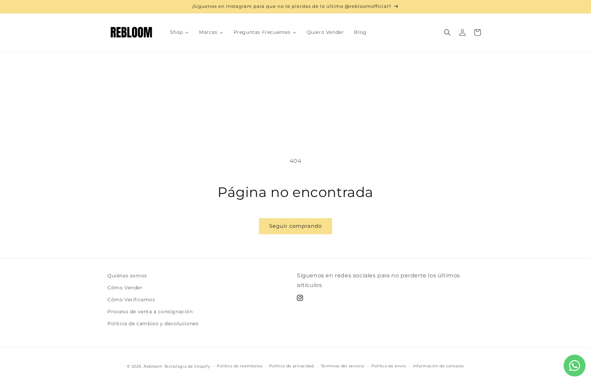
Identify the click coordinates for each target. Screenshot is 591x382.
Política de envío (388, 366)
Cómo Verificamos (131, 300)
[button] (447, 32)
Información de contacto (438, 366)
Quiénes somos (127, 276)
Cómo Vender (125, 288)
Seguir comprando (295, 226)
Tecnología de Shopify (187, 366)
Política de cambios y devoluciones (152, 323)
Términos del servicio (343, 366)
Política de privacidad (291, 366)
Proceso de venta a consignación (150, 311)
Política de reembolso (240, 366)
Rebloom (153, 366)
